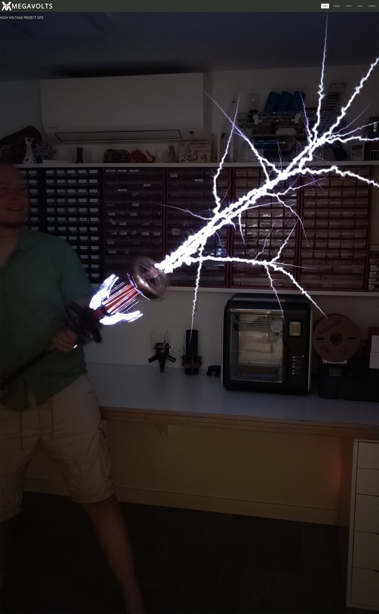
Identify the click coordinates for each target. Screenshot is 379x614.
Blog (360, 6)
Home (325, 6)
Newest (337, 6)
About (349, 6)
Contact (372, 6)
